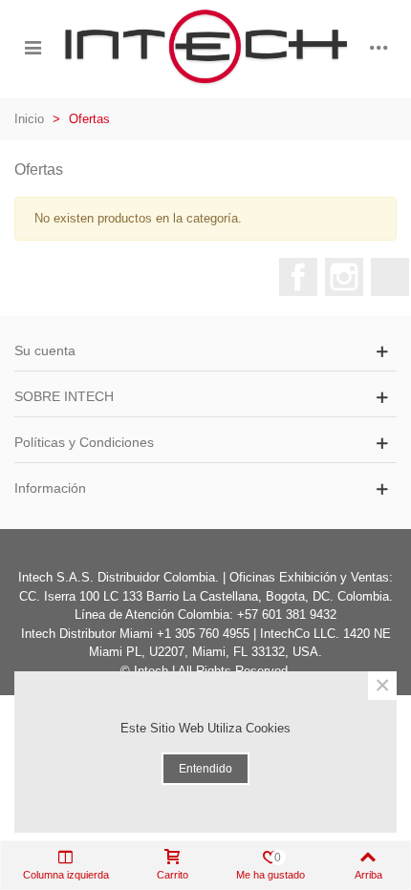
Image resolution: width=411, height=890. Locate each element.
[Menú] (32, 47)
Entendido (205, 768)
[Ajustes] (378, 47)
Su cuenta (45, 350)
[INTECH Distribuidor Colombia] (205, 47)
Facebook (298, 277)
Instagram (344, 277)
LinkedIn (390, 277)
